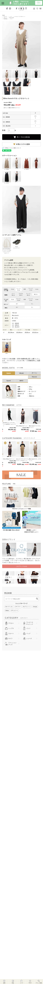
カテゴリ (5, 16)
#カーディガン (9, 606)
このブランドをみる (21, 566)
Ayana (8, 373)
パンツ (10, 16)
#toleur (7, 610)
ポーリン (34, 373)
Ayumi (8, 381)
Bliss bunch (11, 17)
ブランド (5, 17)
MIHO (21, 381)
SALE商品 (6, 18)
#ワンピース (14, 610)
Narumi (34, 377)
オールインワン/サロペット (20, 16)
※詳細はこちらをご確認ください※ (12, 147)
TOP (3, 15)
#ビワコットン (27, 606)
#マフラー (18, 606)
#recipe (35, 606)
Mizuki (21, 373)
